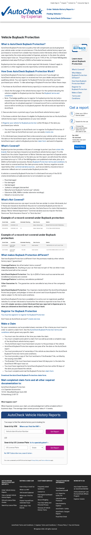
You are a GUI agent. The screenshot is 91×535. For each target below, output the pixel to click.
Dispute (63, 3)
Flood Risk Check (61, 517)
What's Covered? (78, 69)
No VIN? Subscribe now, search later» (18, 453)
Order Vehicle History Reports (60, 9)
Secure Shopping (43, 500)
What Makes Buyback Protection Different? (79, 75)
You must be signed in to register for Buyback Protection (23, 315)
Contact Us (71, 3)
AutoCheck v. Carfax (62, 509)
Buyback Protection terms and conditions (49, 162)
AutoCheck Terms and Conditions (23, 525)
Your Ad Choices (74, 525)
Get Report (55, 432)
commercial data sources (25, 167)
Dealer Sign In (55, 3)
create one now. (34, 319)
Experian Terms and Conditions (46, 525)
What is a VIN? (24, 490)
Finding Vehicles (54, 14)
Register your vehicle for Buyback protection (20, 123)
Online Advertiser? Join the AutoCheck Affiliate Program (81, 494)
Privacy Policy (35, 460)
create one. (49, 132)
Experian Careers (79, 499)
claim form (42, 141)
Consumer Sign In (83, 3)
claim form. (49, 371)
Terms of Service (45, 460)
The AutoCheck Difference (59, 18)
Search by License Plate (9, 505)
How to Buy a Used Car (27, 487)
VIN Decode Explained (27, 492)
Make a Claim (77, 93)
